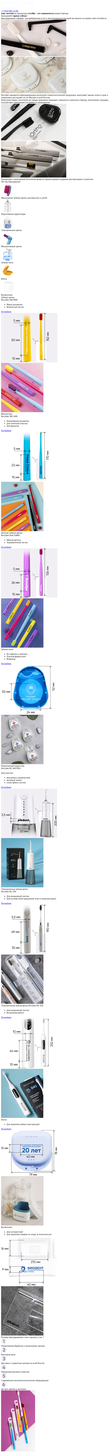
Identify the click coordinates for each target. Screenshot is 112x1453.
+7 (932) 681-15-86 (9, 11)
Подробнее (6, 311)
